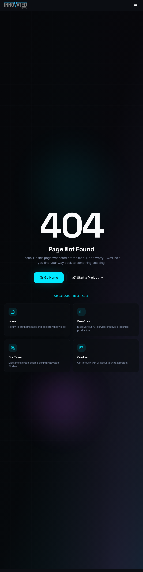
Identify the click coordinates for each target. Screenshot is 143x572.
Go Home (51, 277)
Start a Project (88, 277)
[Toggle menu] (135, 5)
